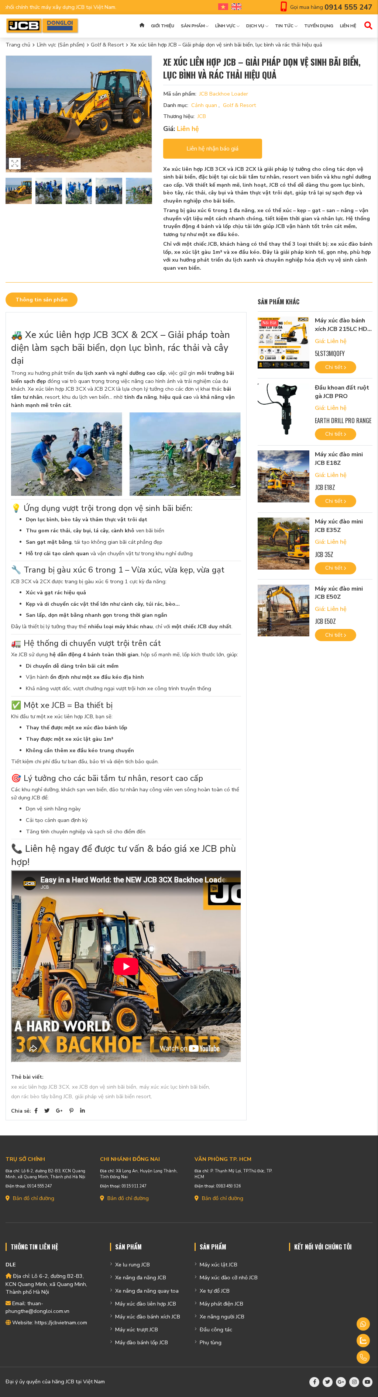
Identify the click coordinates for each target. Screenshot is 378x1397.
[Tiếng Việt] (221, 7)
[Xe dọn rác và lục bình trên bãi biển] (126, 453)
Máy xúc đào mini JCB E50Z (339, 593)
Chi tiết (334, 367)
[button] (143, 114)
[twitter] (328, 1382)
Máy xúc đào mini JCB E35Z (339, 526)
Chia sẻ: (21, 1110)
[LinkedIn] (82, 1110)
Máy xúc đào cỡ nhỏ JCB (229, 1277)
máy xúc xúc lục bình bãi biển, (175, 1086)
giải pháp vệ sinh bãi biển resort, (113, 1096)
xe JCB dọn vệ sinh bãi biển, (104, 1086)
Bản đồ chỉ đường (32, 1198)
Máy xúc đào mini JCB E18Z (339, 458)
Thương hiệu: (179, 116)
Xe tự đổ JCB (215, 1290)
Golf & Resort (107, 44)
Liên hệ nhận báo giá (212, 149)
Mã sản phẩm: (179, 93)
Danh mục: (175, 105)
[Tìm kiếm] (368, 26)
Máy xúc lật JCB (218, 1264)
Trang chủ (18, 44)
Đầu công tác (216, 1329)
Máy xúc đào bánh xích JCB (147, 1316)
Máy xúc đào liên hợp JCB (145, 1303)
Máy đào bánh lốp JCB (141, 1342)
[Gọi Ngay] (344, 1357)
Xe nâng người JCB (222, 1316)
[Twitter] (46, 1110)
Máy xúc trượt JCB (136, 1329)
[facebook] (314, 1382)
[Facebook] (36, 1110)
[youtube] (367, 1382)
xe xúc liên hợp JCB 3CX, (40, 1086)
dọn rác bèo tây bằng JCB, (42, 1096)
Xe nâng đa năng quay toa (147, 1290)
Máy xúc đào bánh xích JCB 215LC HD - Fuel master (343, 329)
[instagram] (354, 1382)
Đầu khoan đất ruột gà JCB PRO (342, 392)
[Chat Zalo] (344, 1340)
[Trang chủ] (142, 26)
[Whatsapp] (344, 1324)
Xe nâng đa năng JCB (140, 1277)
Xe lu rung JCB (132, 1264)
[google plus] (341, 1382)
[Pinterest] (71, 1110)
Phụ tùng (210, 1342)
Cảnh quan (205, 105)
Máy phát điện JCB (221, 1303)
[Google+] (59, 1110)
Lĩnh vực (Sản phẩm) (61, 44)
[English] (234, 7)
